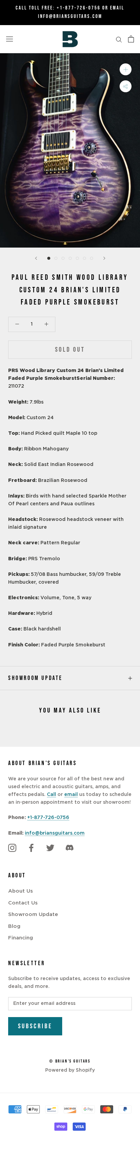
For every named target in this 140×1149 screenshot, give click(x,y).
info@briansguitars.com (55, 833)
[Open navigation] (9, 39)
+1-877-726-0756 (79, 8)
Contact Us (23, 903)
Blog (14, 926)
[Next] (104, 258)
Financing (20, 938)
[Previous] (36, 258)
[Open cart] (131, 39)
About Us (20, 891)
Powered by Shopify (70, 1070)
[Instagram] (12, 848)
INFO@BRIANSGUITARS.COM (70, 16)
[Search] (119, 39)
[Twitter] (50, 848)
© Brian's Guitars (69, 1061)
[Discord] (69, 848)
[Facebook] (31, 848)
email (71, 795)
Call (51, 795)
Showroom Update (35, 678)
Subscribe (35, 1026)
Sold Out (70, 350)
